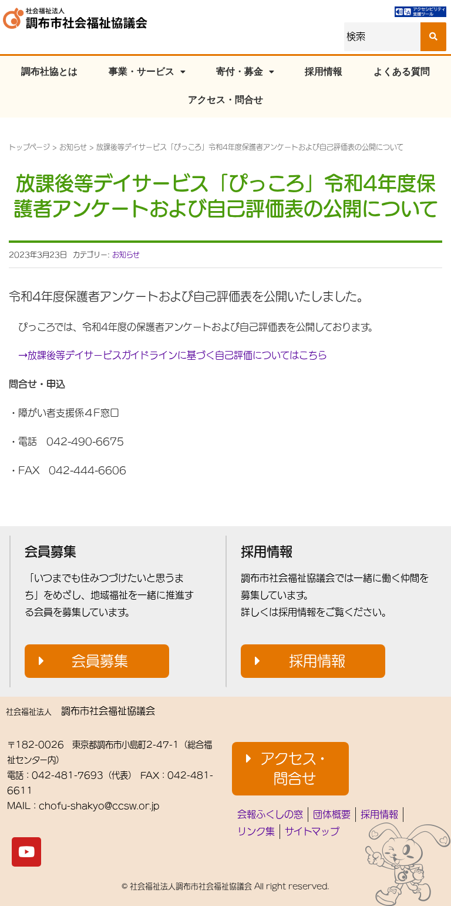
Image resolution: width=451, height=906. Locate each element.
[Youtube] (26, 852)
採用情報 (323, 71)
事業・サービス (141, 71)
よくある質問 (401, 71)
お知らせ (73, 147)
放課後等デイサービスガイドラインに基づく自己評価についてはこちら (172, 355)
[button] (97, 661)
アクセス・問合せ (225, 99)
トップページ (29, 147)
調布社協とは (49, 71)
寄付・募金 (239, 71)
